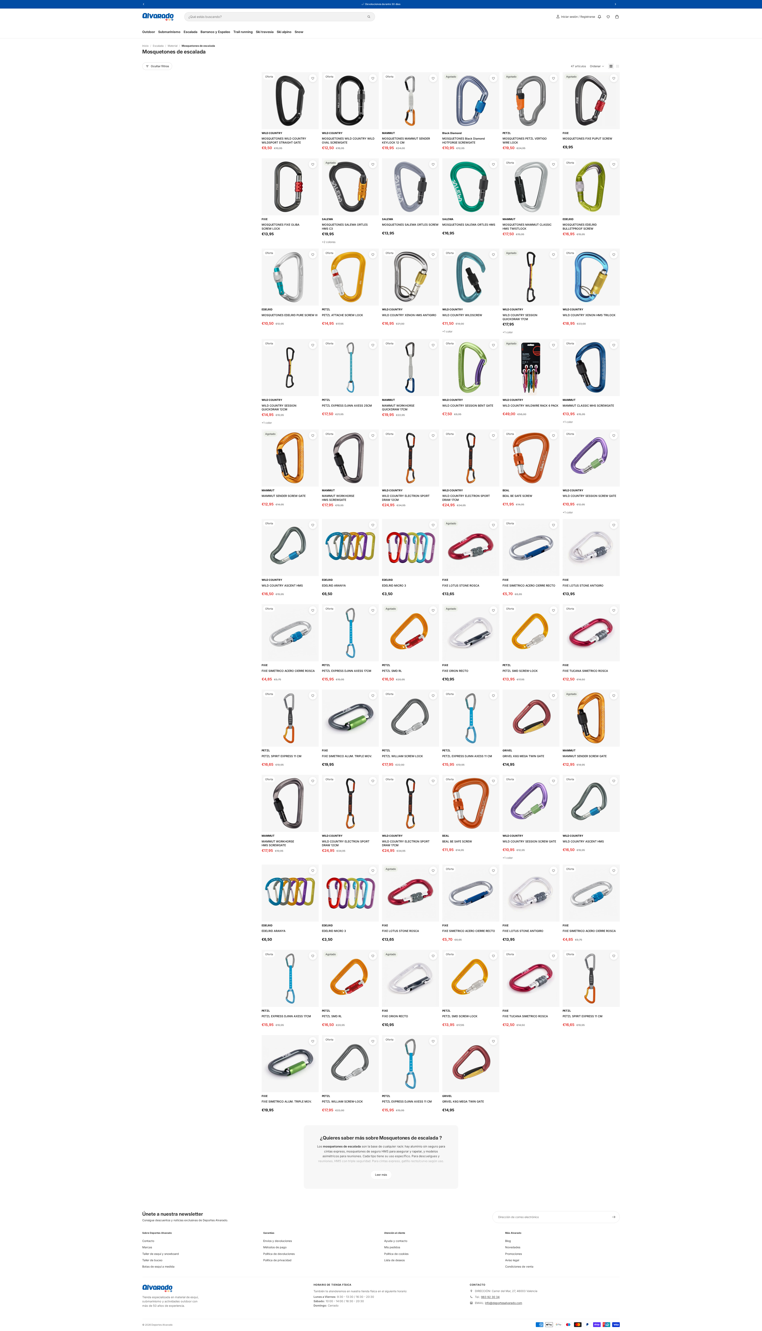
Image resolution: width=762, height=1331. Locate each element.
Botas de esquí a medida (158, 1266)
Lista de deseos (394, 1260)
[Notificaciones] (599, 16)
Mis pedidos (392, 1247)
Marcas (147, 1247)
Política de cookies (396, 1253)
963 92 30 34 (490, 1297)
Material (172, 45)
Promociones (513, 1253)
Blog (508, 1241)
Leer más (381, 1174)
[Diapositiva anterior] (328, 100)
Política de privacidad (277, 1260)
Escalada (158, 45)
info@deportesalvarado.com (503, 1303)
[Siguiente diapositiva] (373, 100)
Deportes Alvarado (161, 1324)
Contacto (148, 1241)
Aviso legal (512, 1260)
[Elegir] (493, 299)
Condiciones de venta (519, 1266)
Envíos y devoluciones (277, 1241)
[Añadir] (312, 123)
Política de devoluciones (279, 1253)
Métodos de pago (274, 1247)
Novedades (512, 1247)
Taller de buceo (152, 1260)
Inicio (145, 45)
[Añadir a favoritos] (313, 78)
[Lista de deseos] (608, 16)
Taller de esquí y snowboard (160, 1253)
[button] (597, 66)
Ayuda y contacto (395, 1241)
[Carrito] (617, 16)
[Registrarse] (614, 1217)
